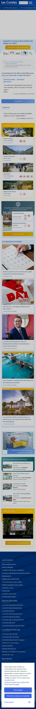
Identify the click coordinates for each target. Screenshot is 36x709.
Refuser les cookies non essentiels (18, 696)
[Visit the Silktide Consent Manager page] (29, 702)
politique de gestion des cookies (14, 682)
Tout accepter (18, 690)
